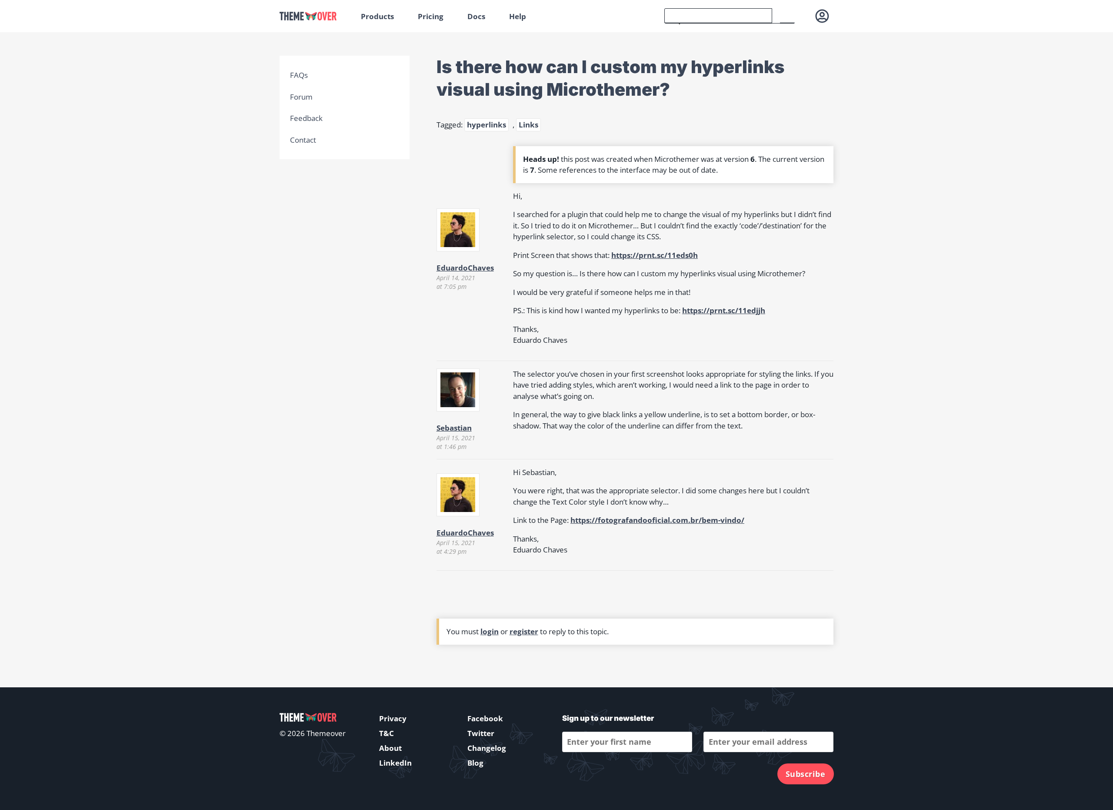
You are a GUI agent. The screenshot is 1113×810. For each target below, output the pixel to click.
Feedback (306, 118)
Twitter (480, 733)
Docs (476, 16)
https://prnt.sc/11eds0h (654, 255)
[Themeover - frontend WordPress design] (314, 16)
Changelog (486, 748)
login (489, 631)
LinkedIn (395, 763)
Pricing (430, 16)
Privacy (393, 718)
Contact (303, 140)
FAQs (299, 75)
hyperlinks (486, 125)
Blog (475, 763)
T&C (386, 733)
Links (528, 125)
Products (377, 16)
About (390, 748)
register (524, 631)
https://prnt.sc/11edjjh (723, 310)
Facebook (485, 718)
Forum (301, 97)
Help (517, 16)
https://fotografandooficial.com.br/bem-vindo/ (657, 520)
